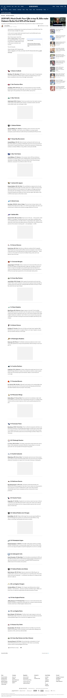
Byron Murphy (11, 614)
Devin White (10, 516)
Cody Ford (10, 369)
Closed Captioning (26, 681)
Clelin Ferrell (10, 101)
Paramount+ (14, 681)
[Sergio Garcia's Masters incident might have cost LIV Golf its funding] (52, 63)
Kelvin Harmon (11, 572)
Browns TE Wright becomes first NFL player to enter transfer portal (60, 81)
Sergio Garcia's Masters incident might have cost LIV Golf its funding (60, 61)
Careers (13, 678)
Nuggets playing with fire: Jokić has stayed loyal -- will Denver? (61, 43)
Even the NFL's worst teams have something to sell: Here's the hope (60, 55)
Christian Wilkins (11, 587)
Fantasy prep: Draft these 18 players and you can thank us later (60, 36)
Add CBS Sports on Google (43, 25)
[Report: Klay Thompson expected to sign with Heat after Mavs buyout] (52, 75)
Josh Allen (10, 87)
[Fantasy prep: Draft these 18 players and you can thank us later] (52, 37)
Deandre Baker (11, 627)
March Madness (4, 682)
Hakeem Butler (14, 38)
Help (35, 677)
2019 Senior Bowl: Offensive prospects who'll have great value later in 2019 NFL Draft (34, 44)
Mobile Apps (3, 684)
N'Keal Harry (10, 457)
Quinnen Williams (12, 128)
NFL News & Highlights (10, 15)
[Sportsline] (22, 690)
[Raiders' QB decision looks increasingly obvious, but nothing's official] (52, 69)
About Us (14, 677)
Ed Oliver (10, 328)
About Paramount (15, 679)
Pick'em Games (4, 677)
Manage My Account (60, 677)
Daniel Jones (10, 248)
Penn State (20, 557)
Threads (46, 684)
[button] (47, 9)
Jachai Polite (10, 281)
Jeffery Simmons (11, 600)
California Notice (26, 683)
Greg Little (10, 501)
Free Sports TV (4, 679)
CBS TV (13, 682)
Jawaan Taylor (11, 264)
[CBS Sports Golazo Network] (42, 688)
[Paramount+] (29, 690)
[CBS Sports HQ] (31, 688)
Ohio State (16, 74)
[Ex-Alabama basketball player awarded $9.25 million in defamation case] (52, 88)
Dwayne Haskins (11, 186)
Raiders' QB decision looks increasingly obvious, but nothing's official (60, 69)
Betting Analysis (4, 681)
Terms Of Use (25, 677)
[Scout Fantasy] (47, 690)
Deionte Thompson (12, 543)
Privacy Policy (25, 678)
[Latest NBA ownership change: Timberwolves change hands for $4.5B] (52, 50)
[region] (58, 21)
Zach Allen (10, 204)
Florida (18, 281)
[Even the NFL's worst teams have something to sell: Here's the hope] (52, 56)
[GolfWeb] (53, 690)
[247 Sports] (15, 690)
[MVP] (42, 690)
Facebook (47, 681)
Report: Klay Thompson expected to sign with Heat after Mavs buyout (60, 74)
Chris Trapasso (7, 25)
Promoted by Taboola (45, 653)
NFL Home (3, 15)
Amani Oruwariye (11, 557)
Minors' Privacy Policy (27, 679)
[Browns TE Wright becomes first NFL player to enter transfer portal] (52, 82)
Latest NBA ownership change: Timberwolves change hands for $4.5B (60, 49)
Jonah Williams (11, 157)
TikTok (46, 678)
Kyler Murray (10, 310)
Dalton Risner (11, 398)
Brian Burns (10, 427)
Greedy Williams (11, 142)
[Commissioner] (36, 690)
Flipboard (47, 685)
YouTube (46, 677)
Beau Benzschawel (12, 484)
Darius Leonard (30, 558)
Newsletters (58, 678)
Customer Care (37, 678)
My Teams (58, 679)
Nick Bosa (10, 74)
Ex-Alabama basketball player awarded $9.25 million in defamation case (61, 87)
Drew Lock (10, 342)
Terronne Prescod (12, 641)
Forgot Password (59, 681)
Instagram (47, 679)
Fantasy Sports (4, 678)
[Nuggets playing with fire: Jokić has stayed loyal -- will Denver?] (52, 44)
